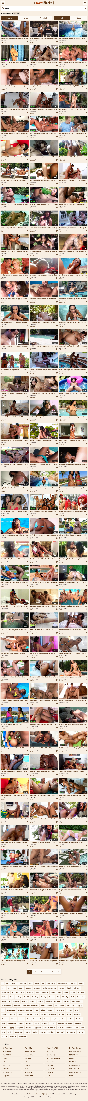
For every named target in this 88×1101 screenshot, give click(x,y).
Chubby (43, 997)
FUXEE (49, 1076)
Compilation (6, 1001)
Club (72, 997)
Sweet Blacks (44, 3)
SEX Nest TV (7, 1072)
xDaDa (5, 1058)
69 (7, 983)
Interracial (37, 1019)
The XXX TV (7, 1055)
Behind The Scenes (49, 988)
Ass (43, 983)
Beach (21, 988)
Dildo (62, 1005)
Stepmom (18, 1032)
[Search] (3, 8)
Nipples (44, 1023)
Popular (9, 18)
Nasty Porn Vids (52, 1048)
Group (69, 1014)
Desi (56, 1005)
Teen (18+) (60, 1032)
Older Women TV (75, 1072)
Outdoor (78, 1023)
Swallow (51, 1032)
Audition (73, 983)
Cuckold (66, 1001)
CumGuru (28, 1065)
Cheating (35, 997)
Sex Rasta (6, 1065)
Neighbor (29, 1023)
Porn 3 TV (28, 1048)
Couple (40, 1001)
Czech (49, 1005)
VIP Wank (28, 1058)
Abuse (62, 1097)
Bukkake (4, 997)
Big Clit (69, 988)
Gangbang (29, 1014)
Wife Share (22, 1036)
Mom (21, 1023)
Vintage (4, 1036)
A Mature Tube (74, 1065)
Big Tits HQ (51, 1055)
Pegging (11, 1027)
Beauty (28, 988)
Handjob (77, 1014)
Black (37, 992)
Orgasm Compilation (65, 1023)
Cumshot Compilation (30, 1005)
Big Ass (61, 988)
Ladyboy (55, 1019)
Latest (26, 18)
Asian (37, 983)
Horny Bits (51, 1072)
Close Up (65, 997)
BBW (14, 988)
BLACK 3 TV (73, 1055)
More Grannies (30, 1051)
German (43, 1014)
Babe (81, 983)
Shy (82, 1027)
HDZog (3, 160)
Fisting (4, 1014)
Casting (18, 997)
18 (2, 983)
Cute (43, 1005)
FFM (76, 1010)
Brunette (81, 992)
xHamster (3, 42)
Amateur (14, 983)
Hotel (28, 1019)
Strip (35, 1032)
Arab (30, 983)
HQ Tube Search (75, 1048)
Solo (3, 1032)
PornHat (3, 66)
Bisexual (30, 992)
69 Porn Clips (7, 1048)
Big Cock (77, 988)
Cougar (32, 1001)
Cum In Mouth (77, 1001)
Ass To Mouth (63, 983)
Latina (63, 1019)
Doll (3, 1010)
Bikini (22, 992)
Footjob (12, 1014)
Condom (16, 1001)
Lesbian (70, 1019)
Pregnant (20, 1027)
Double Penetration (25, 1010)
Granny (61, 1014)
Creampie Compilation (53, 1001)
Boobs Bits (51, 1062)
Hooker (21, 1019)
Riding (28, 1027)
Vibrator (80, 1032)
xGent (27, 1062)
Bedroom (37, 988)
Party (4, 1027)
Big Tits (15, 992)
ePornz (5, 1062)
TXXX (2, 208)
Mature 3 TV (7, 1069)
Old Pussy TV (74, 1069)
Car (11, 997)
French (20, 1014)
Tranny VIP (29, 1072)
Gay (36, 1014)
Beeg (60, 255)
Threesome (71, 1032)
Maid (3, 1023)
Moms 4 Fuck (29, 1055)
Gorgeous (52, 1014)
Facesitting (60, 1010)
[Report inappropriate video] (27, 41)
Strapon (27, 1032)
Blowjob (45, 992)
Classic (51, 997)
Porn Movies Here (53, 1058)
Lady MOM (6, 1076)
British (73, 992)
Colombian (80, 997)
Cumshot (17, 1005)
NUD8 (71, 1076)
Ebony (43, 1010)
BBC (9, 988)
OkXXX (32, 42)
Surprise (43, 1032)
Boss (59, 992)
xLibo (27, 1069)
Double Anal (11, 1010)
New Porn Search (75, 1051)
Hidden (13, 1019)
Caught (26, 997)
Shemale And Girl (72, 1027)
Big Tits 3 (50, 1069)
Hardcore (5, 1019)
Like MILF (72, 1062)
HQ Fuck (50, 1065)
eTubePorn (7, 1051)
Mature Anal (12, 1023)
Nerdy (37, 1023)
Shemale (61, 1027)
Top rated (43, 18)
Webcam (13, 1036)
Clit (58, 997)
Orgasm (52, 1023)
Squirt (10, 1032)
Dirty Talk (70, 1005)
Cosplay (24, 1001)
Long (79, 18)
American (22, 983)
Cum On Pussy (6, 1005)
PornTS (50, 1051)
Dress (36, 1010)
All (62, 18)
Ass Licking (51, 983)
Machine (79, 1019)
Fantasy (69, 1010)
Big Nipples (5, 992)
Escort (50, 1010)
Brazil (66, 992)
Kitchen (46, 1019)
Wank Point (29, 1076)
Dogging (79, 1005)
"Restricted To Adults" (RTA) (38, 1094)
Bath (3, 988)
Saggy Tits (37, 1027)
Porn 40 (72, 1058)
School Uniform (49, 1027)
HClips (31, 208)
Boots (53, 992)
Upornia (32, 66)
